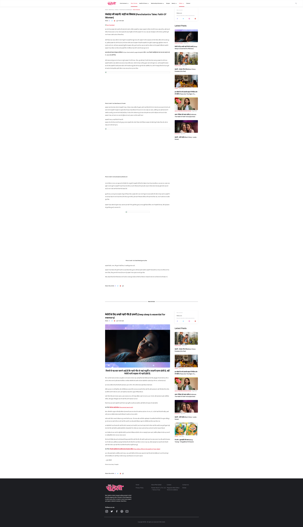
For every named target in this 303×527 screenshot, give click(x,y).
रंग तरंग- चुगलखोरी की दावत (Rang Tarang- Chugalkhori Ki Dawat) (184, 441)
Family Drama (178, 65)
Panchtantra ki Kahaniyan (126, 9)
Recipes (168, 3)
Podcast (188, 3)
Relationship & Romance (156, 3)
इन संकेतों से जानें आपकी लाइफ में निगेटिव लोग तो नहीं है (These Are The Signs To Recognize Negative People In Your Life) (186, 93)
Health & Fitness (143, 3)
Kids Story (111, 9)
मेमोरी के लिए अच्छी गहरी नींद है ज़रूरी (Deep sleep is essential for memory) (186, 48)
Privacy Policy (140, 488)
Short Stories (134, 3)
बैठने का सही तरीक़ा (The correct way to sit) (121, 407)
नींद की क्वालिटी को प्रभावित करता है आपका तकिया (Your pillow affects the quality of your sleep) (135, 449)
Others (180, 3)
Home (137, 485)
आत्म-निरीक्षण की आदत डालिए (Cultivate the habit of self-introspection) (185, 115)
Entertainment (123, 3)
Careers (169, 485)
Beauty (173, 3)
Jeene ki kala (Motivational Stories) (183, 111)
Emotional (177, 133)
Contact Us (185, 485)
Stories (184, 488)
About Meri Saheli (156, 485)
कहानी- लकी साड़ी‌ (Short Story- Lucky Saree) (185, 138)
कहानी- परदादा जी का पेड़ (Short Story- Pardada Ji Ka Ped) (185, 70)
